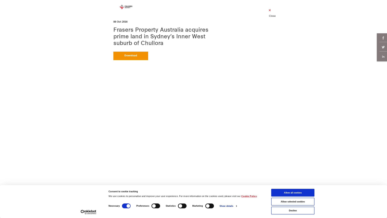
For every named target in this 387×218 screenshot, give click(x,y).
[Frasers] (125, 7)
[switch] (155, 205)
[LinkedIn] (383, 56)
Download (130, 55)
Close (270, 16)
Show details (226, 206)
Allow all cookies (293, 192)
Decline (293, 210)
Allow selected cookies (293, 201)
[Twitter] (383, 47)
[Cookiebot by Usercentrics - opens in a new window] (88, 212)
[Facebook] (383, 38)
